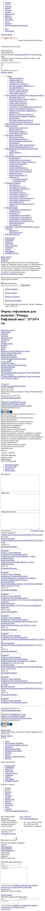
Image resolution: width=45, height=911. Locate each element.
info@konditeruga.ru (8, 54)
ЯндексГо (4, 260)
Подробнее (5, 551)
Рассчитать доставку (24, 406)
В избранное (5, 554)
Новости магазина (9, 283)
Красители (9, 747)
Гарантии (8, 23)
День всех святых (11, 245)
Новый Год (9, 242)
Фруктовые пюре (20, 179)
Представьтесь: (6, 531)
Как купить (9, 20)
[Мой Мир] (8, 412)
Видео (3, 371)
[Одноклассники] (5, 412)
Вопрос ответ (10, 14)
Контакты (8, 18)
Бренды (7, 8)
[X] (11, 412)
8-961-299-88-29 (6, 848)
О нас (7, 22)
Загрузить (12, 455)
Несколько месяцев (12, 465)
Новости (8, 16)
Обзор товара (5, 353)
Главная (8, 2)
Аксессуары (5, 361)
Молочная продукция (12, 749)
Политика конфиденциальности (16, 25)
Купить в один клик (24, 887)
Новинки (8, 6)
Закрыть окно (6, 730)
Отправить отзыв (37, 531)
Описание (4, 357)
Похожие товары (7, 365)
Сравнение (17, 552)
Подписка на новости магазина (12, 274)
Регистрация (9, 31)
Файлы (3, 369)
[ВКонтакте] (2, 412)
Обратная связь (6, 847)
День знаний (9, 251)
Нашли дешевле (19, 404)
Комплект (4, 355)
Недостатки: (5, 493)
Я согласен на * (20, 885)
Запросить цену (19, 907)
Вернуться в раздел (8, 351)
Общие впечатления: (8, 512)
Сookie (20, 843)
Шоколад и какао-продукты (15, 756)
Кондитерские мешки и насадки (16, 745)
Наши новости (6, 257)
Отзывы (8, 12)
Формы (7, 754)
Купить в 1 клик (20, 402)
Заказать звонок (6, 34)
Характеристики (7, 359)
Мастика (8, 758)
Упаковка (8, 753)
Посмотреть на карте (8, 834)
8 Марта (8, 249)
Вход (7, 29)
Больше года (9, 468)
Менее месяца (10, 470)
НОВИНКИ (9, 240)
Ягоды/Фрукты (19, 181)
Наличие (4, 367)
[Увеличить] (22, 374)
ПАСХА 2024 (10, 238)
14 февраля (9, 247)
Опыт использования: (8, 461)
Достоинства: (5, 474)
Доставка (8, 10)
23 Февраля (9, 244)
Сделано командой (8, 837)
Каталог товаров (7, 72)
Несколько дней (10, 467)
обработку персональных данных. (25, 885)
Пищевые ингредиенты (13, 751)
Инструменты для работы (14, 743)
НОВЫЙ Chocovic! (12, 253)
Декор (7, 741)
